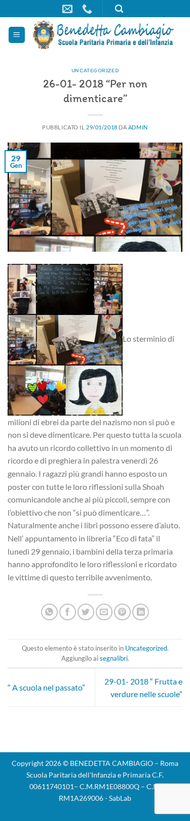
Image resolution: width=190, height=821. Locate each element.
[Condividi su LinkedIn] (140, 612)
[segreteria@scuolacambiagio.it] (68, 8)
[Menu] (17, 35)
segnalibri (114, 658)
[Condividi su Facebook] (67, 612)
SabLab (120, 798)
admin (138, 127)
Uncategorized (95, 70)
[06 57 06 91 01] (88, 8)
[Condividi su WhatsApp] (49, 612)
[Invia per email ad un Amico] (104, 612)
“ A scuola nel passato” (46, 687)
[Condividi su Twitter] (86, 612)
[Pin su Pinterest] (122, 612)
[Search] (119, 9)
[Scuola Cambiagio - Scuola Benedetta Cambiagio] (104, 35)
